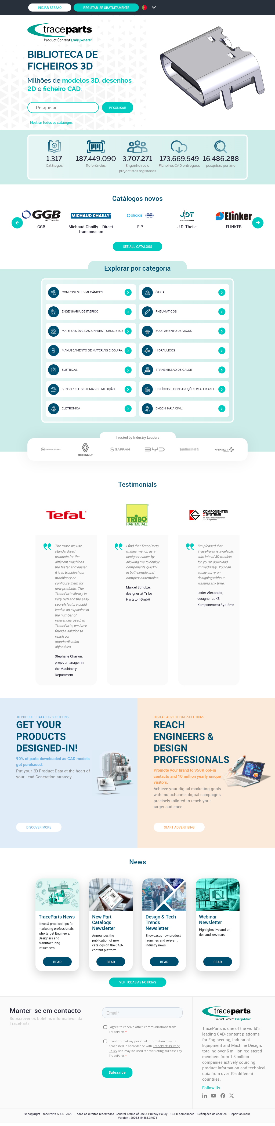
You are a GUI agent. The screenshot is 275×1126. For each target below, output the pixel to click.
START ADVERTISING (179, 827)
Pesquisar (117, 108)
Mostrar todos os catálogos (51, 123)
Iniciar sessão (49, 7)
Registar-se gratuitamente (106, 7)
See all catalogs (137, 246)
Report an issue (240, 1114)
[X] (233, 1096)
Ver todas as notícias (137, 982)
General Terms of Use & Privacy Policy (142, 1114)
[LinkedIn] (206, 1096)
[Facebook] (224, 1096)
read (57, 962)
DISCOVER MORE (38, 827)
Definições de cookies (212, 1114)
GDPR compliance (182, 1114)
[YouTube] (215, 1096)
